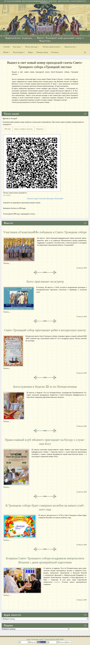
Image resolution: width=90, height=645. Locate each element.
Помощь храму (42, 52)
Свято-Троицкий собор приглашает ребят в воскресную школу (45, 330)
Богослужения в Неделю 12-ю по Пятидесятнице (45, 386)
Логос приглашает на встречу (45, 281)
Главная (6, 47)
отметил (57, 582)
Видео (30, 52)
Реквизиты (40, 129)
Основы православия (51, 47)
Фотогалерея (18, 52)
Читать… (7, 263)
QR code (7, 129)
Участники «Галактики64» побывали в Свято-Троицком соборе (45, 232)
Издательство (70, 47)
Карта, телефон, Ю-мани (23, 129)
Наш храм (17, 47)
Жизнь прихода (31, 47)
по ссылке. (7, 195)
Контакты (55, 52)
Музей (6, 52)
